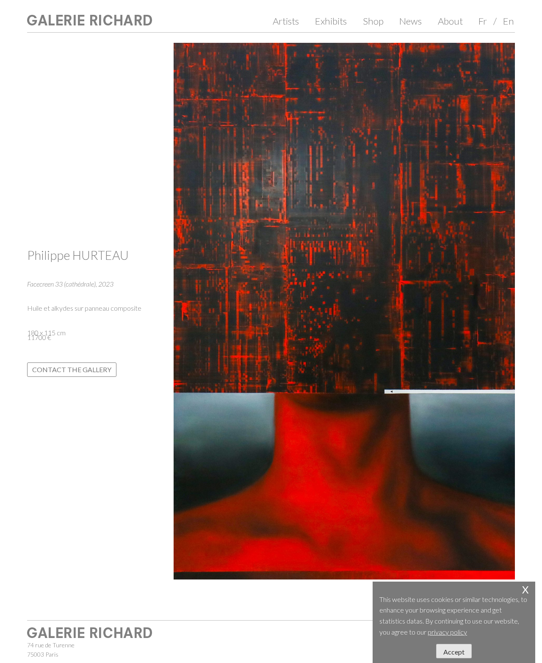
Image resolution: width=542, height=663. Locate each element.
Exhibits (331, 21)
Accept (454, 652)
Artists (286, 21)
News (410, 21)
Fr (482, 21)
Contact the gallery (71, 369)
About (450, 21)
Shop (373, 21)
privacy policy (447, 632)
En (508, 21)
